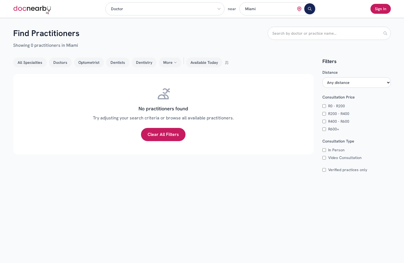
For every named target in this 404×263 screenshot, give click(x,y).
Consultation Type (338, 141)
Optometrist (88, 62)
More (168, 62)
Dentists (117, 62)
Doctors (60, 62)
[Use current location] (299, 9)
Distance (330, 72)
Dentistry (144, 62)
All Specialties (30, 62)
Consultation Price (338, 97)
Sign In (380, 8)
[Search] (309, 8)
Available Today (204, 62)
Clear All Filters (163, 134)
